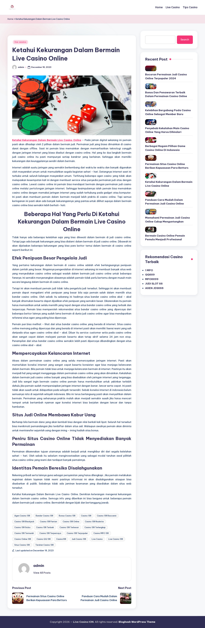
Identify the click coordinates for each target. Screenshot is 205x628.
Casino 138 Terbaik (45, 527)
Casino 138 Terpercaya (50, 533)
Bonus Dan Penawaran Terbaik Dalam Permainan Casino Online (166, 94)
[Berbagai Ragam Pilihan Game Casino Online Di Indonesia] (150, 140)
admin (38, 565)
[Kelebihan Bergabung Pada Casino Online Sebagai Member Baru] (150, 104)
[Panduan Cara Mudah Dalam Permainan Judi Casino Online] (150, 194)
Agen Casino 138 (22, 515)
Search (185, 39)
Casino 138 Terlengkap (95, 527)
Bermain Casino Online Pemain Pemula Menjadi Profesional (165, 237)
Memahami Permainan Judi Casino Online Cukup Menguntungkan (167, 219)
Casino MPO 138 (101, 533)
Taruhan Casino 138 (44, 545)
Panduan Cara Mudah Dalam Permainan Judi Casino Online (164, 201)
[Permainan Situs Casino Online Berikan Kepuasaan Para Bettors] (150, 158)
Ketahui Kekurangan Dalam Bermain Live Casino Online (168, 183)
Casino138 (61, 539)
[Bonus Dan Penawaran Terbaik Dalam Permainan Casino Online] (150, 86)
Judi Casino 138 (79, 539)
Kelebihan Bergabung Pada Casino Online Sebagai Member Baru (168, 112)
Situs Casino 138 (22, 545)
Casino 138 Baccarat (106, 515)
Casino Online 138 (22, 539)
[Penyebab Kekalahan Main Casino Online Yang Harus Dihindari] (150, 122)
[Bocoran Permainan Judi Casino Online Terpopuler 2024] (150, 68)
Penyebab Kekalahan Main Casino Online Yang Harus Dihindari (167, 130)
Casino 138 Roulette (94, 521)
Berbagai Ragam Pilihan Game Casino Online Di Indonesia (165, 148)
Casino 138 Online (71, 521)
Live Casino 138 (115, 539)
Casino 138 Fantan (48, 521)
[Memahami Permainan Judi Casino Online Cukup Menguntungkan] (150, 212)
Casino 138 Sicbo (22, 527)
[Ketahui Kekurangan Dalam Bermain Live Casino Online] (150, 176)
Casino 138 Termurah (24, 533)
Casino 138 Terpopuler (77, 533)
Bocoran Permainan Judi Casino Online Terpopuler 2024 (166, 76)
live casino (20, 42)
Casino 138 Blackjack (24, 521)
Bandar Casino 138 (44, 515)
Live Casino (97, 539)
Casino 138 (86, 515)
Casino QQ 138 (44, 539)
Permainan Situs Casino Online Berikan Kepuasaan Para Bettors (166, 166)
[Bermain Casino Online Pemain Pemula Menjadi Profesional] (150, 229)
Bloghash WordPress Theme (137, 622)
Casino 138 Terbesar (69, 527)
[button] (42, 572)
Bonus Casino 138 (67, 515)
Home (10, 19)
